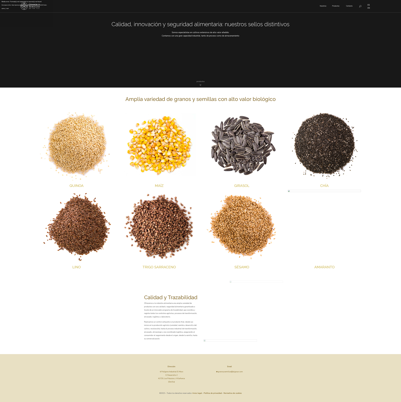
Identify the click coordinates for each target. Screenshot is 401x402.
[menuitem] (323, 6)
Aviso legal (197, 393)
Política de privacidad (213, 393)
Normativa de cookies (233, 393)
